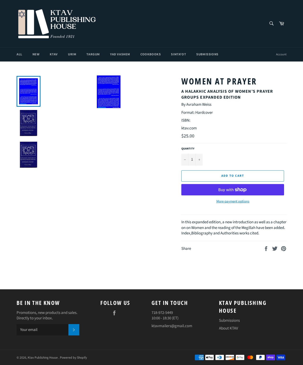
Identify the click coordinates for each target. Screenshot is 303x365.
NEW (36, 54)
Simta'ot (178, 54)
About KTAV (228, 328)
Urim (72, 54)
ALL (19, 54)
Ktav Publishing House (43, 357)
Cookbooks (150, 54)
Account (281, 54)
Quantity (187, 149)
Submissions (207, 54)
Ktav (54, 54)
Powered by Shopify (73, 357)
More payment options (232, 201)
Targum (93, 54)
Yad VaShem (120, 54)
